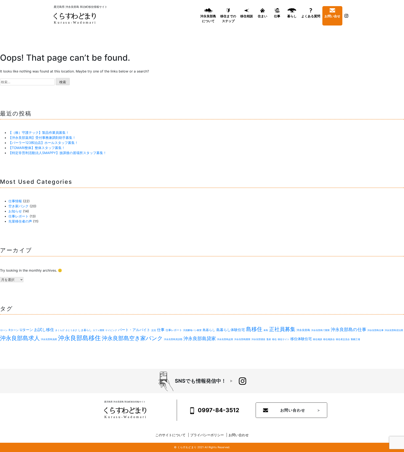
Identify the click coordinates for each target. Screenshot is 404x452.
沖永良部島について (208, 18)
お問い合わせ (292, 410)
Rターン (14, 330)
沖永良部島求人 (20, 338)
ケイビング (111, 330)
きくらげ (59, 330)
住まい (262, 16)
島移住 (254, 329)
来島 (265, 330)
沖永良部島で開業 (320, 330)
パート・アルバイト (134, 330)
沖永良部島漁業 (49, 339)
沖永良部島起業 (225, 339)
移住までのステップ (228, 18)
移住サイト (283, 339)
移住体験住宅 (301, 339)
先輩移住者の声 (20, 221)
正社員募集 (282, 329)
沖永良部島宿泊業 (394, 330)
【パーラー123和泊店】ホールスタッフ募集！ (43, 143)
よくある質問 (310, 16)
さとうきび (71, 330)
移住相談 (246, 16)
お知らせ (15, 211)
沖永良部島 (303, 330)
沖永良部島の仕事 (348, 329)
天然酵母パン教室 (192, 330)
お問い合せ (332, 16)
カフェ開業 (98, 330)
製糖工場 (355, 339)
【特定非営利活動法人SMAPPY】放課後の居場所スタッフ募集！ (57, 153)
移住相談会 (329, 339)
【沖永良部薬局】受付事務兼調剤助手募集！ (42, 137)
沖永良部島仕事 (375, 330)
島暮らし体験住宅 (230, 330)
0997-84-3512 (218, 410)
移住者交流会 (343, 339)
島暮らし (209, 330)
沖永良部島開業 (242, 339)
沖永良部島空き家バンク (132, 338)
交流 (153, 330)
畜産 (268, 339)
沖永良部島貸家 (199, 338)
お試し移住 (44, 329)
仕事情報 (15, 201)
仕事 (277, 16)
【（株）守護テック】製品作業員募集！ (38, 132)
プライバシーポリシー (207, 435)
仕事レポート (18, 216)
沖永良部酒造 (258, 339)
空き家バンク (18, 206)
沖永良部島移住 (79, 338)
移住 (274, 339)
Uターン (26, 330)
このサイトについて (170, 435)
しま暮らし (85, 330)
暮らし (292, 16)
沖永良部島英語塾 (173, 339)
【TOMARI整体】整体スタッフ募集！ (36, 148)
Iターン (4, 330)
